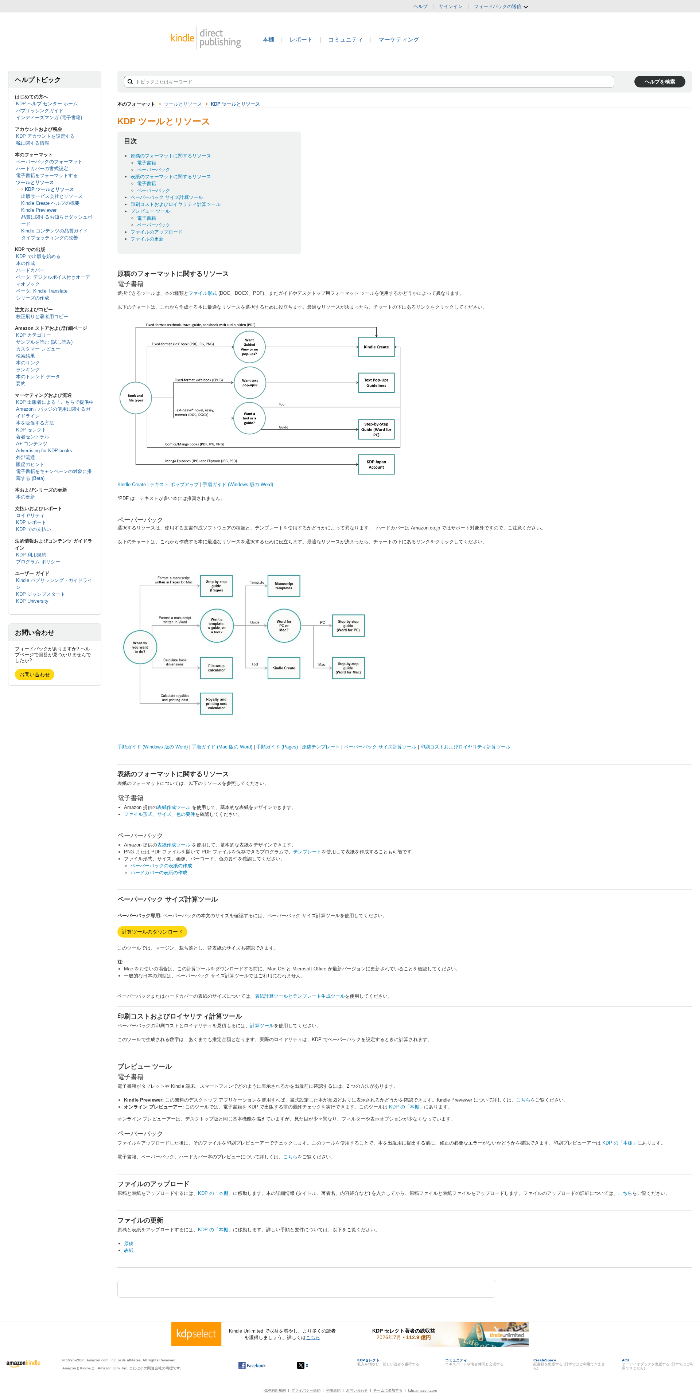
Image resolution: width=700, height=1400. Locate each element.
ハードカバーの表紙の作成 (159, 872)
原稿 (128, 1243)
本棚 (268, 39)
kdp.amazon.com (422, 1390)
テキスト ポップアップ (174, 484)
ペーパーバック (153, 169)
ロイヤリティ (30, 515)
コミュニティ (345, 39)
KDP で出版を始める (38, 256)
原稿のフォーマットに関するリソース (171, 156)
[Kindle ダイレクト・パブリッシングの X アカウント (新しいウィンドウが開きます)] (310, 1365)
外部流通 (25, 457)
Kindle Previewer (39, 210)
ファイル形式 (202, 293)
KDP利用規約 (275, 1390)
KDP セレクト (31, 430)
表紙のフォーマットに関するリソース (171, 176)
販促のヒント (30, 464)
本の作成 (25, 263)
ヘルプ (420, 6)
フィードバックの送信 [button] (498, 6)
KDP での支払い (33, 529)
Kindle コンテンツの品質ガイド (54, 231)
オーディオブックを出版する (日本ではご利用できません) (657, 1364)
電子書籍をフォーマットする (47, 175)
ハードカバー (30, 270)
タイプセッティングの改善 (49, 237)
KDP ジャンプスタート (40, 594)
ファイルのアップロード (157, 232)
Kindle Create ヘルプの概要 (50, 203)
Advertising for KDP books (44, 450)
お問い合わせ (34, 674)
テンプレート (307, 852)
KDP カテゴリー (33, 335)
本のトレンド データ (38, 376)
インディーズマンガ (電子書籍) (49, 117)
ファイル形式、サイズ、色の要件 (159, 814)
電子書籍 (146, 162)
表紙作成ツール (173, 807)
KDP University (32, 601)
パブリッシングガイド (39, 110)
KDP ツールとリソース (49, 189)
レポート (301, 39)
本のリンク (28, 362)
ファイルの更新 (147, 239)
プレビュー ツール (150, 211)
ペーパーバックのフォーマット (49, 161)
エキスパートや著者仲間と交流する (474, 1362)
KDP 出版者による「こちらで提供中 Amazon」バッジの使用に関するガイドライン (55, 409)
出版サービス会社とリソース (52, 196)
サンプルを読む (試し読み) (44, 342)
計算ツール (262, 1025)
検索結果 (25, 356)
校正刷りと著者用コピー (42, 316)
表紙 (128, 1250)
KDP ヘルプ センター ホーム (47, 103)
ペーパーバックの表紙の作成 (161, 865)
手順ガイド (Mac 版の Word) (222, 747)
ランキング (28, 369)
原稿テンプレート (321, 747)
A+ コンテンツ (31, 443)
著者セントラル (32, 436)
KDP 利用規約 (31, 555)
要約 (21, 383)
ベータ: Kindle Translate (41, 291)
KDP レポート (31, 522)
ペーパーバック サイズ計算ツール (167, 197)
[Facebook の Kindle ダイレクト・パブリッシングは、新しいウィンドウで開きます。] (252, 1365)
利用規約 (333, 1390)
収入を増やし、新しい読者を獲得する (388, 1362)
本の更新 (25, 497)
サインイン (451, 6)
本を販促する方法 (35, 423)
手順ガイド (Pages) (277, 747)
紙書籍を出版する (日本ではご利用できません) (569, 1364)
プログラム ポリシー (38, 561)
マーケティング (398, 39)
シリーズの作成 (32, 298)
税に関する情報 (32, 143)
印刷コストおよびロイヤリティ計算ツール (176, 204)
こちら (523, 1100)
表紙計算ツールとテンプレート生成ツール (300, 996)
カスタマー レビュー (38, 349)
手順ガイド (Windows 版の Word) (238, 484)
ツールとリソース (35, 182)
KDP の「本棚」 (406, 1107)
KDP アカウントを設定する (45, 136)
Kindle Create (131, 484)
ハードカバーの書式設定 (42, 168)
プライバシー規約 (305, 1390)
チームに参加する (387, 1390)
